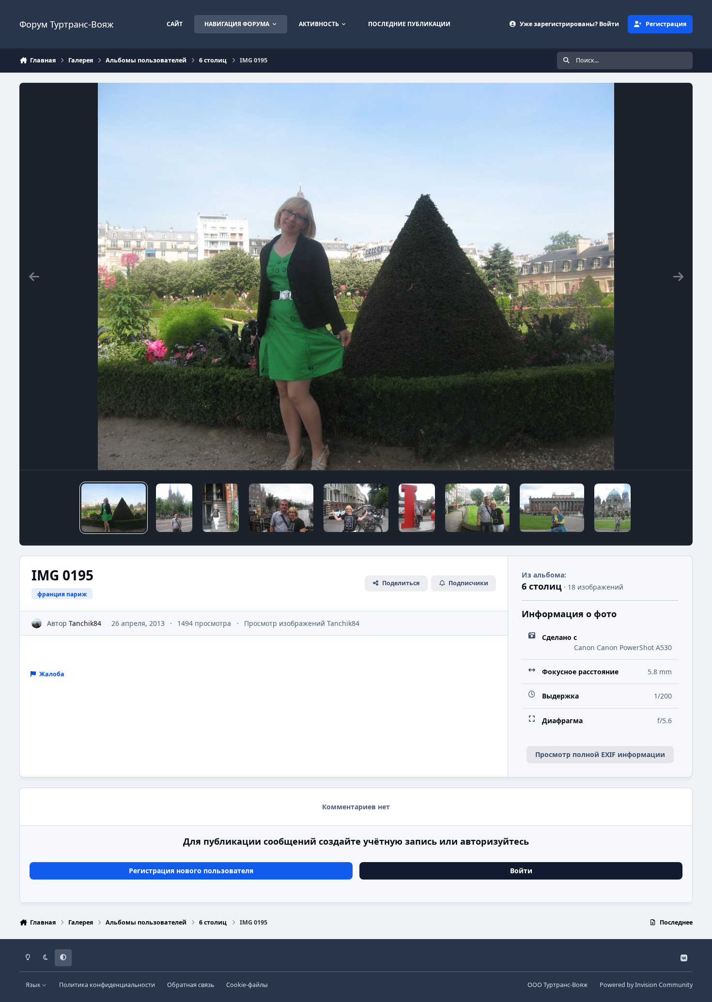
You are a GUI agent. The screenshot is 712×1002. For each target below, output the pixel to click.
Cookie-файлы (247, 985)
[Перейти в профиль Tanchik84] (36, 623)
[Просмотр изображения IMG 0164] (174, 508)
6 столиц (542, 586)
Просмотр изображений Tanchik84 (301, 623)
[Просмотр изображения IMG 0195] (113, 508)
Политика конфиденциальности (107, 985)
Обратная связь (190, 985)
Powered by (646, 985)
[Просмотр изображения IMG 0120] (552, 508)
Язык (34, 985)
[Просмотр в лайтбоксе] (356, 276)
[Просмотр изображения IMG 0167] (477, 508)
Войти (521, 870)
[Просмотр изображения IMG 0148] (220, 508)
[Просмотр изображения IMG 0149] (356, 508)
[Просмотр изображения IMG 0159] (281, 508)
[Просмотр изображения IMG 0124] (612, 508)
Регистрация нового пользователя (191, 870)
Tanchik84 (85, 623)
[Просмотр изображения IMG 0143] (417, 508)
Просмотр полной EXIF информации (600, 754)
